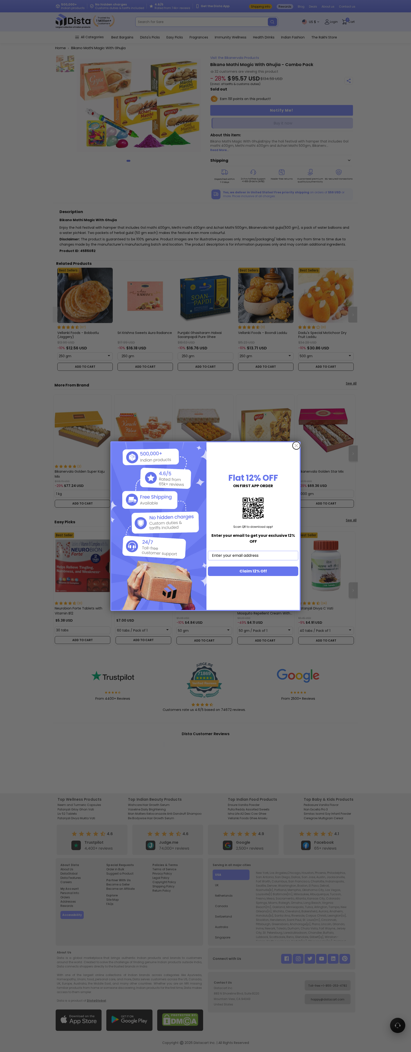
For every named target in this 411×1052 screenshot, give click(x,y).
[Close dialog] (296, 445)
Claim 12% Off (253, 571)
